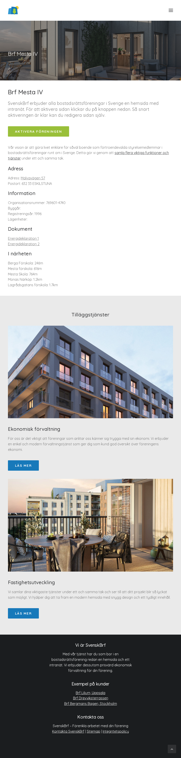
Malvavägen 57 (33, 178)
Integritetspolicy (116, 731)
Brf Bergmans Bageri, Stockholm (90, 703)
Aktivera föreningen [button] (38, 131)
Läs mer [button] (23, 465)
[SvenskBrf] (13, 10)
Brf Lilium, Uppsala (90, 693)
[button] (171, 10)
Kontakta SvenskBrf (68, 731)
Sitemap (93, 731)
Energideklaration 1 (23, 238)
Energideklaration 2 (24, 244)
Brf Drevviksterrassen (90, 698)
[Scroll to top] (172, 748)
